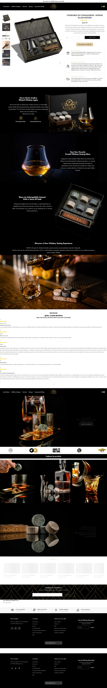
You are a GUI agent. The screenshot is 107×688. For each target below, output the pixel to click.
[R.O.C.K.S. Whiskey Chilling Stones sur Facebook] (12, 628)
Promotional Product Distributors (39, 630)
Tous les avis (35, 624)
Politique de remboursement (60, 628)
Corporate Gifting (36, 628)
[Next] (104, 282)
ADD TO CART (92, 37)
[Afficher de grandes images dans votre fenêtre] (59, 63)
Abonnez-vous (67, 594)
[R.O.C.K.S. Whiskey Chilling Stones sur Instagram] (15, 628)
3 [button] (1, 381)
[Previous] (2, 282)
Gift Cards (56, 624)
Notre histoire (35, 621)
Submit (92, 627)
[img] (3, 332)
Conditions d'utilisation (59, 632)
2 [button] (0, 381)
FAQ (86, 81)
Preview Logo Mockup (37, 632)
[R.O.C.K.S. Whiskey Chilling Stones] (10, 450)
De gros (34, 626)
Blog (33, 635)
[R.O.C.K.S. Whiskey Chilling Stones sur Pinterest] (19, 628)
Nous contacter (57, 621)
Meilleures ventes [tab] (53, 559)
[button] (61, 39)
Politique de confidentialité (59, 630)
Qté (67, 37)
